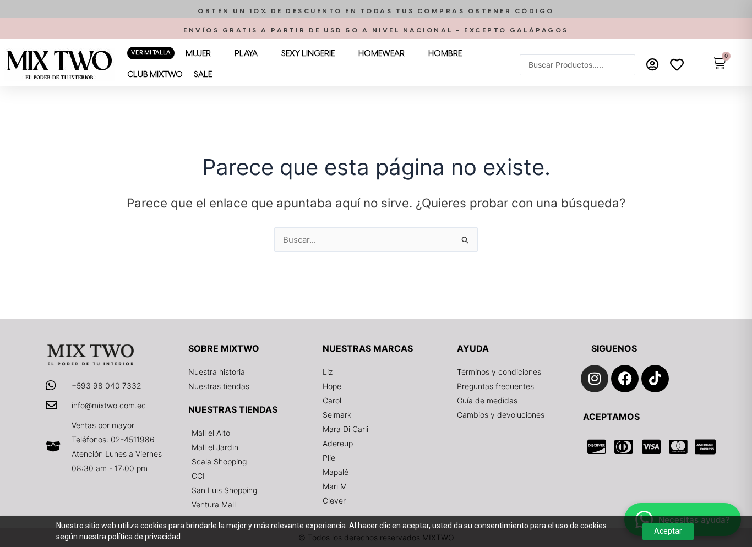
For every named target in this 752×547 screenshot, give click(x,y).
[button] (376, 11)
